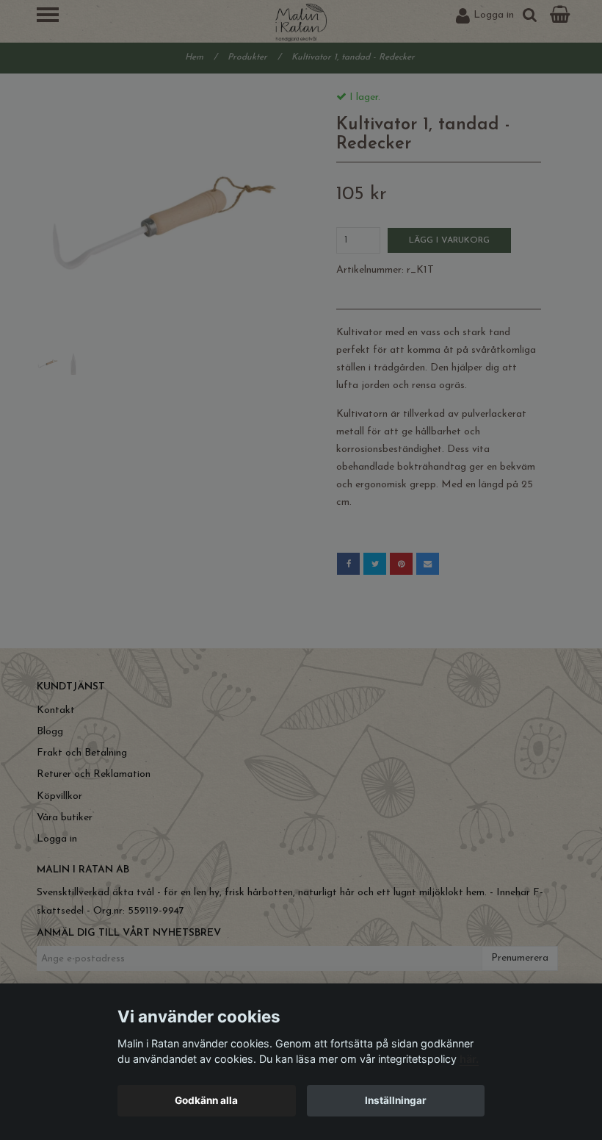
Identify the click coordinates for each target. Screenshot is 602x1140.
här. (469, 1059)
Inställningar (396, 1100)
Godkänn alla (206, 1100)
